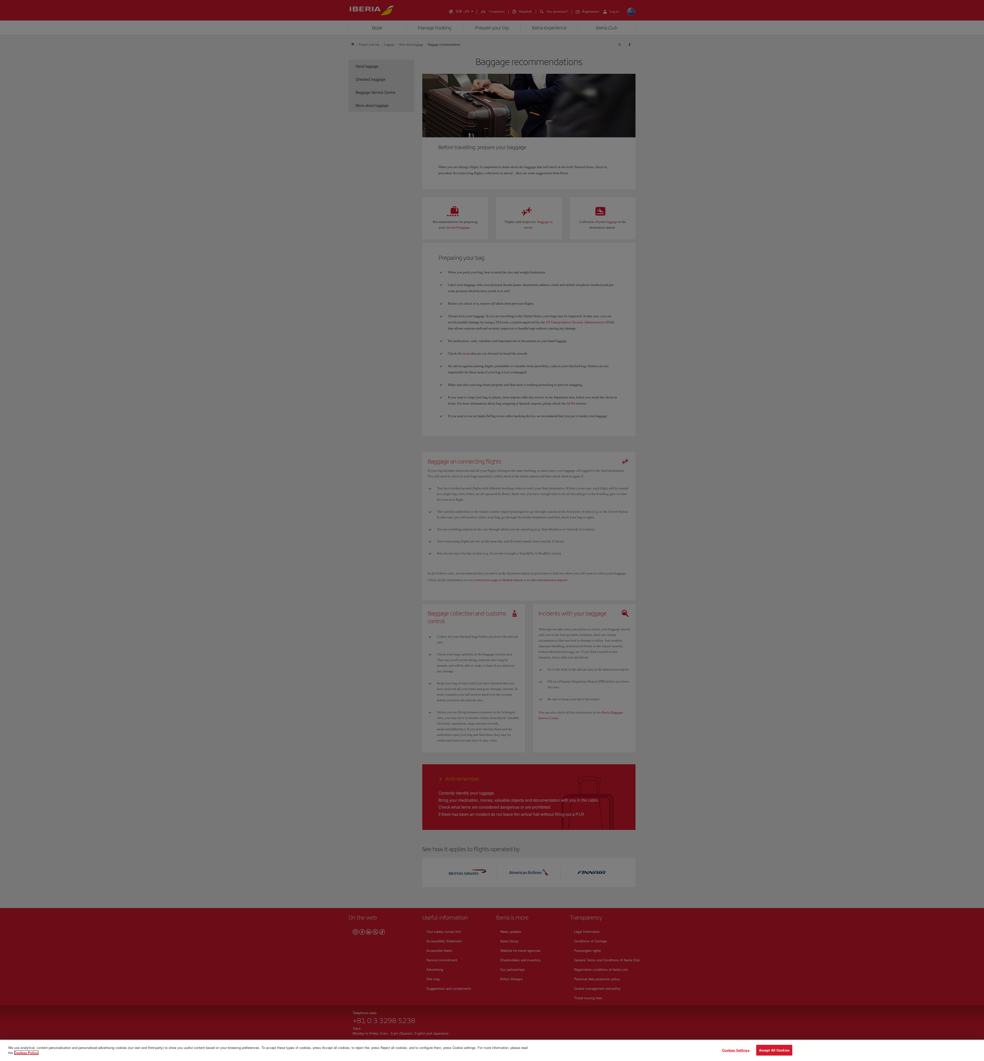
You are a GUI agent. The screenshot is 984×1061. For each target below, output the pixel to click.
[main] (492, 1050)
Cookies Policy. (26, 1052)
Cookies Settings (736, 1050)
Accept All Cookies (774, 1050)
